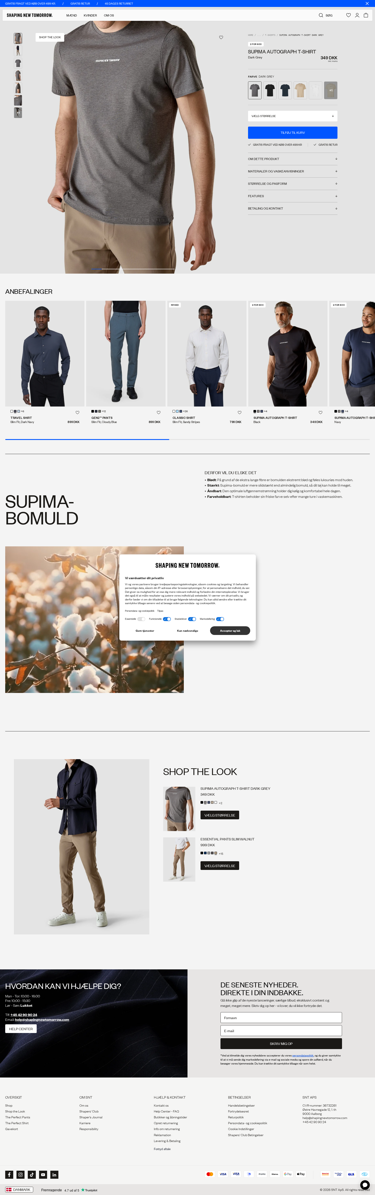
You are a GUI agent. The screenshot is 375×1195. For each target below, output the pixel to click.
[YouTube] (42, 1175)
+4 (265, 411)
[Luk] (367, 3)
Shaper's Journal (90, 1116)
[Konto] (357, 15)
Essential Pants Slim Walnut (228, 839)
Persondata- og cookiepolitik (247, 1122)
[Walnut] (215, 853)
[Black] (92, 411)
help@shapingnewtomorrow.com (42, 1019)
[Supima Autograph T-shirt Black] (287, 354)
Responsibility (88, 1128)
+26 (185, 411)
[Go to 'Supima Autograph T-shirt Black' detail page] (269, 90)
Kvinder (90, 15)
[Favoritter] (348, 15)
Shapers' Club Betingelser (245, 1134)
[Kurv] (366, 15)
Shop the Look (15, 1111)
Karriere (84, 1122)
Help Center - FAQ (166, 1111)
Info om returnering (167, 1128)
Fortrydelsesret (238, 1111)
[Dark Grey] (258, 411)
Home (250, 35)
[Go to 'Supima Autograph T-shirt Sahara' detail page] (300, 90)
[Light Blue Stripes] (177, 411)
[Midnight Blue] (96, 411)
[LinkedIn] (53, 1175)
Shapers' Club (89, 1111)
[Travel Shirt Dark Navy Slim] (44, 354)
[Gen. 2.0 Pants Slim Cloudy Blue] (125, 354)
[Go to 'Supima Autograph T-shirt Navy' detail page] (285, 90)
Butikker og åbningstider (170, 1116)
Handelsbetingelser (241, 1105)
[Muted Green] (99, 411)
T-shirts (270, 35)
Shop (8, 1105)
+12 (104, 411)
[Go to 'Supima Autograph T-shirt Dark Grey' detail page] (254, 90)
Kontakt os (161, 1105)
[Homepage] (30, 15)
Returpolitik (236, 1116)
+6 (22, 411)
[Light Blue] (18, 411)
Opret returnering (166, 1122)
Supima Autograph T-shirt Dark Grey (235, 788)
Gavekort (11, 1128)
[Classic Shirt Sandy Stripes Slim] (207, 354)
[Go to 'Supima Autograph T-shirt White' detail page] (315, 90)
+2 (220, 802)
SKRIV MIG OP (281, 1043)
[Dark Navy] (15, 411)
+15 (221, 853)
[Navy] (180, 411)
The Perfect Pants (17, 1116)
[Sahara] (212, 802)
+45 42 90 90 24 (23, 1014)
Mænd (71, 15)
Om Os (109, 15)
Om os (83, 1105)
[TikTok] (31, 1175)
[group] (133, 147)
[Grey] (208, 853)
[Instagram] (19, 1175)
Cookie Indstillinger (241, 1128)
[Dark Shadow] (212, 853)
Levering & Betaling (167, 1140)
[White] (11, 411)
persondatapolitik (303, 1055)
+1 (18, 112)
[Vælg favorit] (221, 37)
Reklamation (162, 1134)
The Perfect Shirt (17, 1122)
